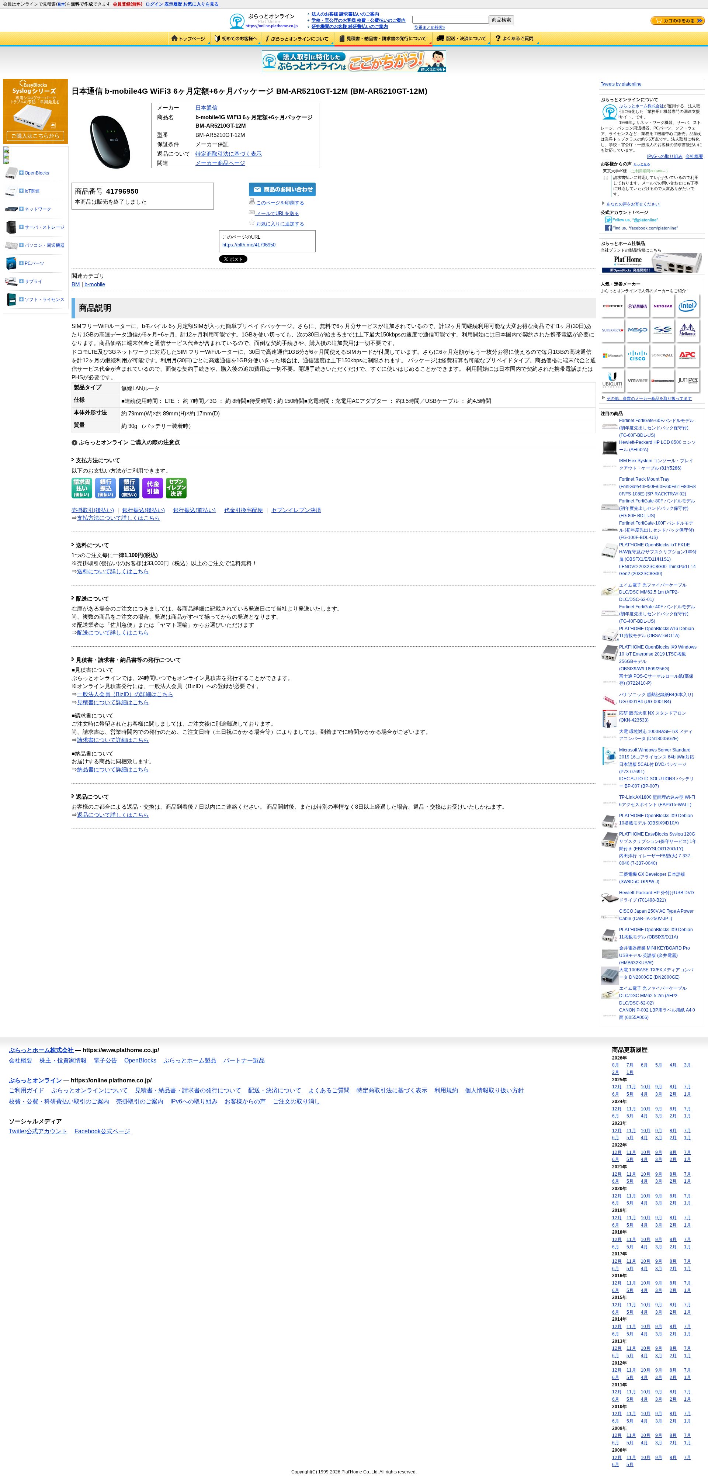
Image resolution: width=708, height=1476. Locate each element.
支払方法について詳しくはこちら (118, 518)
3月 (687, 1065)
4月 (673, 1065)
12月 (617, 1086)
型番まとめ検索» (429, 27)
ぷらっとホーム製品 (189, 1060)
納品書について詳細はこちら (113, 769)
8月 (615, 1065)
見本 (61, 4)
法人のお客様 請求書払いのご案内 (345, 14)
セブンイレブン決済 (296, 510)
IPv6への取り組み (665, 156)
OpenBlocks (140, 1060)
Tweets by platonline (621, 84)
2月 (615, 1072)
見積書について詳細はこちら (113, 702)
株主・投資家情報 (63, 1060)
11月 (631, 1086)
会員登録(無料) (127, 4)
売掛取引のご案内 (139, 1101)
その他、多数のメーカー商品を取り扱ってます (649, 398)
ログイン (154, 4)
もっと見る (642, 164)
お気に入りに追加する (279, 224)
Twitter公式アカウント (38, 1131)
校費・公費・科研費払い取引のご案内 (59, 1101)
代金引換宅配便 (243, 510)
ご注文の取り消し (296, 1101)
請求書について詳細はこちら (113, 740)
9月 (658, 1086)
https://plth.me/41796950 (248, 245)
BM (76, 284)
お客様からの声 (245, 1101)
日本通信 (206, 108)
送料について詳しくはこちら (113, 571)
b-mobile (94, 284)
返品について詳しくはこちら (113, 815)
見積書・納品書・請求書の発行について (383, 39)
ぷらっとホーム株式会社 (641, 106)
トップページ (189, 39)
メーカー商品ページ (220, 163)
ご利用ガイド (236, 39)
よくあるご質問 (515, 39)
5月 (658, 1065)
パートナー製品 (244, 1060)
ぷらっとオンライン (35, 1080)
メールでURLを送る (277, 213)
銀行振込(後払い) (143, 510)
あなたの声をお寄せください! (633, 204)
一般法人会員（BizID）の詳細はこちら (125, 694)
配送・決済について (462, 39)
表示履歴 (173, 4)
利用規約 (446, 1090)
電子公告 (105, 1060)
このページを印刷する (279, 202)
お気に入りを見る (201, 4)
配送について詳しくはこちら (113, 633)
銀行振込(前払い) (194, 510)
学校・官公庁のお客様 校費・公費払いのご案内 (359, 20)
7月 (630, 1065)
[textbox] (450, 20)
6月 (644, 1065)
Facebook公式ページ (102, 1131)
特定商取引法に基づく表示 (228, 154)
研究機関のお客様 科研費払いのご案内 (350, 26)
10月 (645, 1086)
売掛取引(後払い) (93, 510)
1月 (630, 1072)
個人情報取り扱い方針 (494, 1090)
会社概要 (694, 156)
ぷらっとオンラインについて (297, 39)
